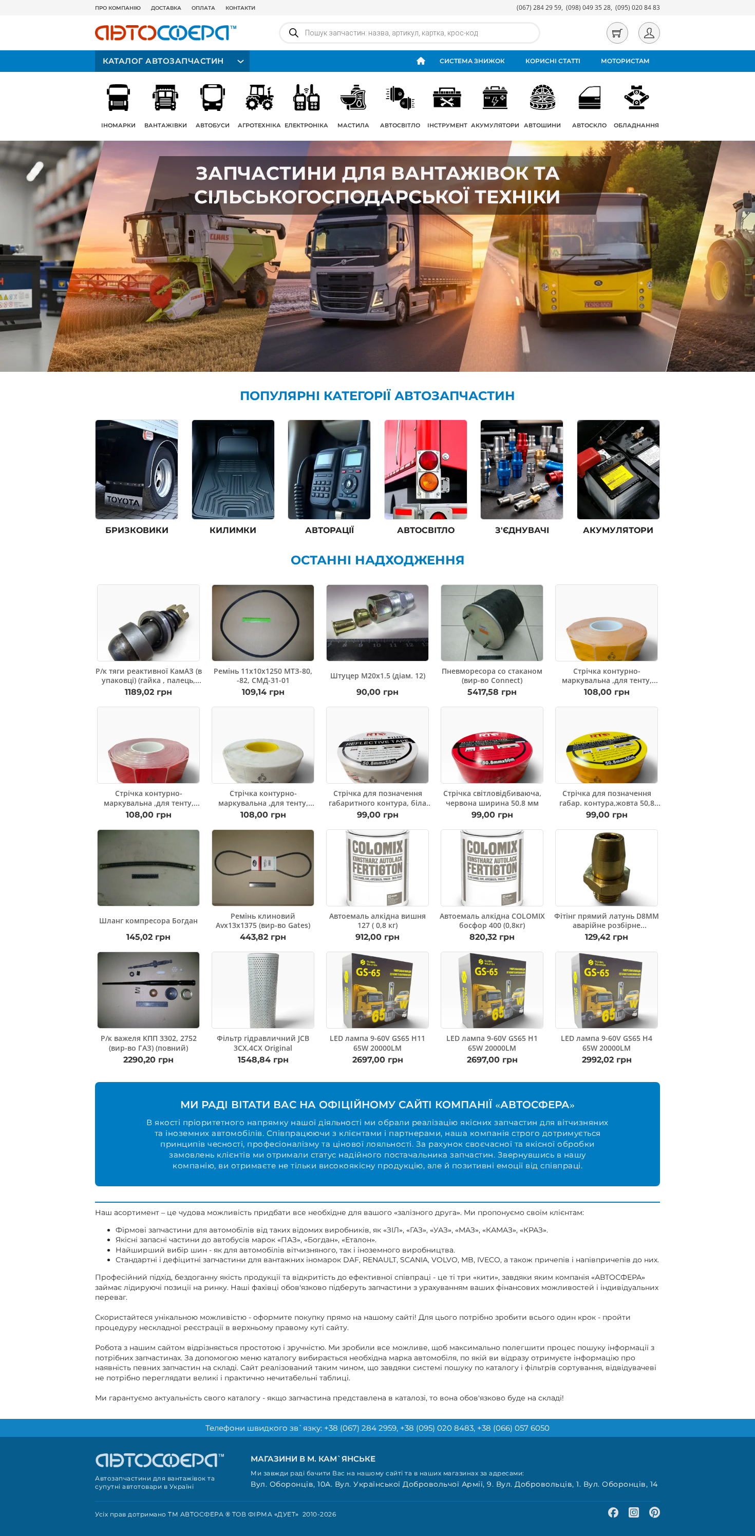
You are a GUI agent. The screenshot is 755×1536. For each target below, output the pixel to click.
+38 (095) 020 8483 (437, 1428)
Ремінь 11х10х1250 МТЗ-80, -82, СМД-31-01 (263, 675)
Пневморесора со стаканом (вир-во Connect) (492, 675)
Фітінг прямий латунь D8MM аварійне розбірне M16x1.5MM (606, 925)
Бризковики (136, 530)
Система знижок (472, 61)
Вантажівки (165, 125)
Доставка (166, 8)
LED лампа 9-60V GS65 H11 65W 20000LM (377, 1042)
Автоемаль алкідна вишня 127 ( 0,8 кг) (377, 920)
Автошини (542, 125)
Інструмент (447, 125)
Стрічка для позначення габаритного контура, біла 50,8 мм (377, 802)
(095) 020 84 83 (637, 7)
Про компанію (118, 8)
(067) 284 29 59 (539, 7)
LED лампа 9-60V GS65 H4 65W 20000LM (606, 1042)
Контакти (240, 8)
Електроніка (306, 125)
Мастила (353, 125)
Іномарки (118, 125)
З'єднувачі (522, 530)
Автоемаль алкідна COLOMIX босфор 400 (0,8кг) (492, 920)
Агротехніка (259, 125)
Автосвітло (400, 125)
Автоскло (589, 125)
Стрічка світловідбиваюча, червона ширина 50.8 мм (492, 797)
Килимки (233, 530)
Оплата (203, 8)
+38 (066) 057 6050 (513, 1428)
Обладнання (636, 125)
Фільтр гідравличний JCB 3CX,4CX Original (263, 1042)
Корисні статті (552, 61)
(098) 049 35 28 (588, 7)
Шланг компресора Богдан (148, 920)
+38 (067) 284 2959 (360, 1428)
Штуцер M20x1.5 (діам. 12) (377, 675)
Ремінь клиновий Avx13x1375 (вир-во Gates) (263, 920)
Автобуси (213, 125)
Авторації (329, 530)
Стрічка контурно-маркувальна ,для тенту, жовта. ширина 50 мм (607, 680)
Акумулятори (495, 125)
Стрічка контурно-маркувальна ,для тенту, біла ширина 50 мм (263, 802)
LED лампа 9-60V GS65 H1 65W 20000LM (492, 1042)
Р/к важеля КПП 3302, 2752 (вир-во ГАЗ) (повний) (149, 1042)
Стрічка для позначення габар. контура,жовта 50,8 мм (606, 802)
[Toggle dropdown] (239, 61)
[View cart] (617, 33)
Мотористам (625, 61)
